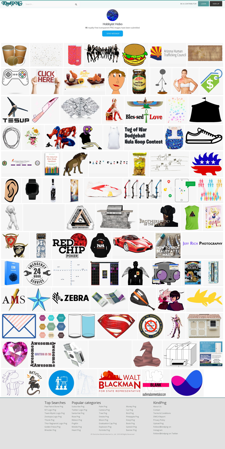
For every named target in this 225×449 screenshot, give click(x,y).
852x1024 (170, 122)
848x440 (67, 93)
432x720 (5, 201)
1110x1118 (34, 366)
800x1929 (34, 257)
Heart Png (76, 430)
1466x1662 (27, 149)
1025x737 (6, 338)
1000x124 (93, 366)
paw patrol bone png (54, 406)
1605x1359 (6, 65)
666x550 (175, 395)
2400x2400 (147, 395)
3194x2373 (195, 175)
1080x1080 (69, 65)
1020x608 (155, 93)
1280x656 (191, 310)
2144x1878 (28, 285)
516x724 (207, 229)
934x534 (192, 122)
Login (203, 4)
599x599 (5, 93)
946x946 (5, 122)
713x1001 (110, 93)
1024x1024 (68, 201)
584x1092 (108, 149)
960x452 (191, 65)
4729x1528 (57, 310)
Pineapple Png (132, 416)
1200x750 (154, 65)
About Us (157, 406)
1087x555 (128, 201)
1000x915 (43, 338)
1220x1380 (177, 93)
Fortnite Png (104, 430)
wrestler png (50, 430)
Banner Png (131, 430)
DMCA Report (159, 416)
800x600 (100, 229)
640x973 (169, 338)
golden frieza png (52, 427)
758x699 (204, 93)
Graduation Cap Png (108, 423)
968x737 (190, 338)
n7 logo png (50, 410)
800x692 (125, 65)
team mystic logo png (55, 413)
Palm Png (103, 406)
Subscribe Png (78, 406)
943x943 (93, 257)
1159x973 (94, 285)
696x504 (57, 285)
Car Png (129, 410)
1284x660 (88, 65)
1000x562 (143, 229)
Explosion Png (105, 427)
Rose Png (76, 416)
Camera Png (104, 410)
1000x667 (203, 366)
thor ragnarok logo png (56, 423)
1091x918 (161, 310)
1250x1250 (35, 93)
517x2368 (47, 201)
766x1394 (6, 229)
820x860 (52, 395)
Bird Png (130, 413)
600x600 (207, 285)
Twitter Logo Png (79, 410)
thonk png (49, 420)
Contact (156, 410)
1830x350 (6, 175)
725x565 (167, 366)
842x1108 (6, 149)
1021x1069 (84, 149)
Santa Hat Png (78, 413)
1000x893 (70, 229)
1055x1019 (36, 122)
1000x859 (125, 285)
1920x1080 (57, 257)
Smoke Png (104, 416)
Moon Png (103, 420)
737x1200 (133, 175)
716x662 (61, 366)
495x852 (26, 201)
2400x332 (93, 175)
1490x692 (129, 149)
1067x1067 (103, 395)
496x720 (80, 395)
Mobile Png (77, 427)
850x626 (5, 395)
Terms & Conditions (162, 413)
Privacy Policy (159, 420)
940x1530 (6, 285)
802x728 (202, 201)
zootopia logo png (53, 416)
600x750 (106, 122)
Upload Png (158, 423)
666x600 (133, 310)
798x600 (49, 149)
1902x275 (28, 229)
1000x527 (95, 310)
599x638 (5, 310)
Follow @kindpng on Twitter (165, 433)
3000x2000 (35, 65)
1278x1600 (169, 149)
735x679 (136, 366)
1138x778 (129, 122)
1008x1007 (133, 93)
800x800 (185, 229)
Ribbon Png (77, 420)
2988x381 (187, 257)
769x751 (66, 175)
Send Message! (112, 33)
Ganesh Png (131, 427)
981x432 (189, 149)
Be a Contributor (188, 4)
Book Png (130, 423)
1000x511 (154, 175)
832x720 (155, 285)
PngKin (75, 423)
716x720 (72, 338)
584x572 (31, 310)
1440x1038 (168, 201)
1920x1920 (160, 257)
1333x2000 (89, 201)
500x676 (29, 395)
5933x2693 (117, 257)
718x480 (64, 122)
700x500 (101, 338)
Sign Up (216, 4)
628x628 (5, 366)
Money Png (131, 406)
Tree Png (103, 413)
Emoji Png (130, 420)
